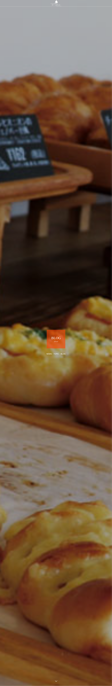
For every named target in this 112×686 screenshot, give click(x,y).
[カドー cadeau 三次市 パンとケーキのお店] (56, 3)
